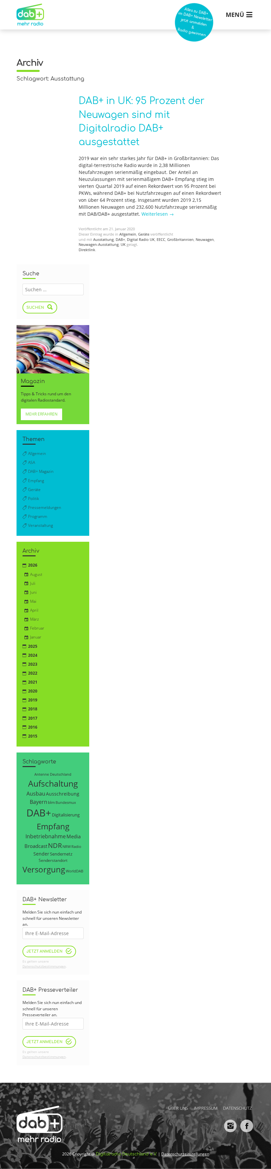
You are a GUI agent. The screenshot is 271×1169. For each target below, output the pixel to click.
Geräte (143, 234)
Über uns (178, 1108)
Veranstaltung (40, 525)
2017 (32, 718)
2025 (32, 646)
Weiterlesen (157, 214)
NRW (66, 846)
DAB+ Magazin (41, 471)
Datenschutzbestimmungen (44, 966)
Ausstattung (103, 239)
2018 (32, 709)
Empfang (36, 480)
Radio (76, 846)
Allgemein (127, 234)
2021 (32, 682)
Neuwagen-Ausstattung (99, 244)
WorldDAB (74, 870)
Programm (37, 516)
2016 (32, 727)
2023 (32, 664)
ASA (31, 462)
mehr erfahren (41, 414)
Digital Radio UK (141, 239)
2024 (32, 655)
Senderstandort (53, 860)
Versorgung (43, 869)
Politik (33, 498)
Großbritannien (180, 239)
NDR (55, 845)
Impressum (205, 1108)
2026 (32, 565)
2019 (32, 700)
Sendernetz (61, 854)
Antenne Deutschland (52, 774)
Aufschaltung (53, 783)
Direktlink (87, 250)
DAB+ (120, 239)
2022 (32, 673)
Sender (41, 854)
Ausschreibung (62, 794)
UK (123, 244)
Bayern (38, 802)
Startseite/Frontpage (29, 10)
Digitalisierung (66, 815)
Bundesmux (66, 802)
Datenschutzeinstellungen (185, 1154)
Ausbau (35, 793)
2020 (32, 691)
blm (51, 802)
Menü (235, 15)
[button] (14, 1154)
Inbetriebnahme (45, 836)
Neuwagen (205, 239)
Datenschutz (237, 1108)
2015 (32, 736)
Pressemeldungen (44, 507)
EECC (161, 239)
